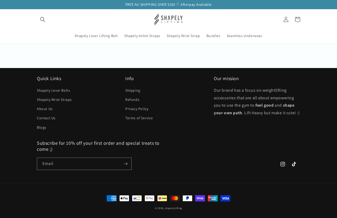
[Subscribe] (125, 164)
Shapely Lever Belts (53, 90)
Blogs (41, 127)
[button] (42, 19)
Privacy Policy (136, 108)
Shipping (132, 90)
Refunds (132, 99)
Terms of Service (139, 118)
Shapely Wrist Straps (54, 99)
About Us (45, 108)
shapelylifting (173, 208)
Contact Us (46, 118)
